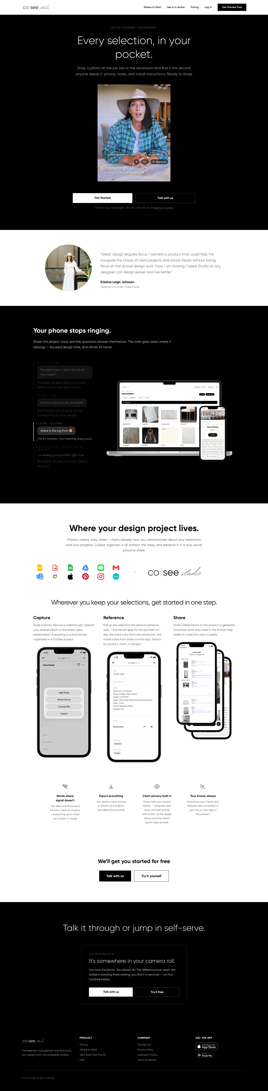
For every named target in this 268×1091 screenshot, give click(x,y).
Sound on (161, 162)
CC (145, 162)
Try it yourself (151, 876)
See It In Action (176, 7)
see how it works (163, 207)
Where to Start (152, 7)
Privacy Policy (145, 1049)
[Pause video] (136, 162)
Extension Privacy (148, 1054)
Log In (208, 7)
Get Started (103, 198)
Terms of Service (147, 1059)
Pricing (195, 7)
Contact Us (144, 1044)
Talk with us (165, 198)
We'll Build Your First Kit (93, 1054)
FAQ (82, 1059)
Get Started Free (232, 7)
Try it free (157, 992)
